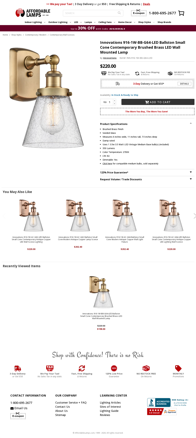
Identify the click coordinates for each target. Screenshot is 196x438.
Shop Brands (164, 22)
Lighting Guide (109, 411)
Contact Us (62, 406)
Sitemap (60, 415)
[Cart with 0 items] (181, 13)
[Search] (119, 13)
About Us (61, 411)
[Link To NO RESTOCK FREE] (146, 368)
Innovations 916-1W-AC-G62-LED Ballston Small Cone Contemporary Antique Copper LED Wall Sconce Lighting (31, 239)
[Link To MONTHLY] (178, 368)
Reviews (105, 415)
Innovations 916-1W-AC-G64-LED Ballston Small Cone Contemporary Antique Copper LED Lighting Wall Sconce (171, 239)
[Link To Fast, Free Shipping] (82, 368)
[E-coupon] (138, 12)
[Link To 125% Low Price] (114, 368)
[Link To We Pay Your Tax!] (50, 368)
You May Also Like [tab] (17, 192)
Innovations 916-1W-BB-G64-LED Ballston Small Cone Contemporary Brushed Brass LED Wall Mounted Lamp (101, 316)
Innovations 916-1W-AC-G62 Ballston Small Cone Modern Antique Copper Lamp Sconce (78, 238)
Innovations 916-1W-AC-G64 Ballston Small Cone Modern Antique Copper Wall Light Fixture (124, 239)
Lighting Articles (110, 402)
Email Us (20, 408)
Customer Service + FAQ (71, 402)
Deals (146, 4)
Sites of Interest (110, 406)
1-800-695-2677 (21, 403)
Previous (4, 216)
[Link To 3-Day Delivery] (17, 368)
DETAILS (184, 83)
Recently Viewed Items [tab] (21, 266)
